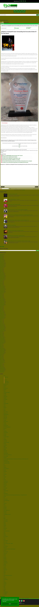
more (4, 532)
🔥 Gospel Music (6, 381)
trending (5, 583)
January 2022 (2, 313)
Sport (4, 571)
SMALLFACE (5, 569)
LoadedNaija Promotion (7, 514)
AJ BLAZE (5, 389)
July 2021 (1, 319)
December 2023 (2, 288)
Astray (5, 406)
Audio (4, 410)
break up (5, 424)
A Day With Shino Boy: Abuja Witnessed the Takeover (9, 156)
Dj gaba (5, 449)
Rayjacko (5, 558)
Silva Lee (5, 568)
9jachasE (22, 603)
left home (5, 511)
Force (4, 472)
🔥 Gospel (5, 379)
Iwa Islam (5, 503)
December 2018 (2, 349)
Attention (5, 407)
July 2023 (1, 293)
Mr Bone (5, 535)
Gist (4, 478)
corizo (5, 438)
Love (4, 515)
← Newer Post (3, 186)
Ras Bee (5, 557)
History (5, 489)
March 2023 (1, 298)
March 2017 (1, 366)
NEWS (24, 10)
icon (4, 497)
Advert (5, 386)
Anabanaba (5, 396)
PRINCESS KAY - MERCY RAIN (12, 225)
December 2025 (2, 262)
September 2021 (2, 317)
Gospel (5, 479)
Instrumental (5, 499)
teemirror (5, 578)
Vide (4, 586)
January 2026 (2, 261)
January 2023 (2, 300)
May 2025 (1, 270)
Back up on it (5, 413)
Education (5, 457)
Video (4, 587)
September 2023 (2, 291)
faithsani (5, 467)
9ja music (5, 385)
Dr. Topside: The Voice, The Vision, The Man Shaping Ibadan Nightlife (17, 209)
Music (4, 375)
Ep (4, 464)
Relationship (5, 562)
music (4, 537)
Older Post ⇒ (36, 186)
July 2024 (1, 281)
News (4, 544)
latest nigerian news (7, 510)
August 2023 (1, 292)
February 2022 (2, 312)
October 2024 (2, 277)
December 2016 (2, 368)
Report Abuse (2, 596)
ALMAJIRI (5, 393)
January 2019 (2, 348)
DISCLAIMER (27, 598)
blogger (5, 420)
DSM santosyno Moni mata (8, 454)
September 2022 (2, 304)
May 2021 (1, 321)
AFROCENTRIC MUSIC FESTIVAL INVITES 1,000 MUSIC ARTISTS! (16, 235)
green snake (5, 482)
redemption (5, 561)
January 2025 (2, 274)
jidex (4, 504)
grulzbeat (5, 483)
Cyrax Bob (5, 440)
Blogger (24, 189)
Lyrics (4, 517)
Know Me (5, 507)
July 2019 (1, 344)
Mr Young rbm (6, 536)
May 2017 (1, 365)
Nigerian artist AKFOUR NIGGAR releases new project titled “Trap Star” (12, 155)
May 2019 (1, 346)
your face (5, 594)
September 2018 (2, 352)
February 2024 (2, 286)
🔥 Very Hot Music (6, 382)
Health (5, 486)
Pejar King (5, 553)
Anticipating (5, 399)
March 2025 (1, 272)
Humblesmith (6, 493)
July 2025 (1, 268)
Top (4, 580)
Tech (4, 576)
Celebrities (5, 431)
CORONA (5, 439)
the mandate (6, 579)
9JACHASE (2, 246)
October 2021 (2, 316)
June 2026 (1, 256)
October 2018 (2, 351)
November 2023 (2, 289)
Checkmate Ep (6, 432)
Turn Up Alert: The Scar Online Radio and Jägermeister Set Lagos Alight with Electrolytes (15, 162)
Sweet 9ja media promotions (8, 575)
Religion (5, 564)
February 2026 (2, 260)
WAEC (4, 590)
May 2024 (1, 283)
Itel (4, 501)
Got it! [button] (10, 603)
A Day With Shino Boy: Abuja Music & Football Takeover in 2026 (11, 158)
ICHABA (5, 496)
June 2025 (1, 269)
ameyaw (5, 395)
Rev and (5, 565)
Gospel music (6, 481)
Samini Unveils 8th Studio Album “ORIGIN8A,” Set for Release (11, 159)
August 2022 (1, 305)
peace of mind (6, 551)
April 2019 (1, 347)
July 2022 (1, 306)
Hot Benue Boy (6, 490)
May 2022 (1, 308)
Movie (5, 533)
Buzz (4, 429)
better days (5, 417)
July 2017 (1, 363)
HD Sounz (5, 485)
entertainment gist (6, 461)
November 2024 (2, 276)
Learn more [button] (4, 601)
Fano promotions (6, 468)
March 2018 (1, 359)
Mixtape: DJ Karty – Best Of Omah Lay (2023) (14, 204)
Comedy (5, 435)
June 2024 (1, 282)
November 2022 (2, 302)
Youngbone (5, 593)
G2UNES (5, 476)
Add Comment (28, 28)
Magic (4, 518)
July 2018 (1, 354)
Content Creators (6, 436)
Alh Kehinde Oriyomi (7, 392)
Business (5, 428)
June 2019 (1, 345)
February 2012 (2, 370)
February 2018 (2, 360)
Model (5, 526)
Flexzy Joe (5, 471)
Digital (5, 446)
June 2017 (1, 364)
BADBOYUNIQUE (6, 414)
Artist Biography (6, 403)
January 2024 (2, 287)
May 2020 (1, 334)
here (19, 145)
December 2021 (2, 314)
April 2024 (1, 284)
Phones (5, 554)
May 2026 (1, 257)
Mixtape (5, 525)
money (5, 529)
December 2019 (2, 339)
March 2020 (1, 336)
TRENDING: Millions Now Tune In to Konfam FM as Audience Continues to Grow (19, 240)
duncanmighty (6, 456)
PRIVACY (23, 598)
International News (6, 500)
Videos (5, 589)
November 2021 (2, 315)
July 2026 (1, 255)
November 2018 (2, 350)
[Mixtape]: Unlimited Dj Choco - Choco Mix (14, 199)
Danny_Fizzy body (6, 442)
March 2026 (1, 259)
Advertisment (6, 388)
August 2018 (1, 353)
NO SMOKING (6, 546)
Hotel (4, 492)
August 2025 (1, 267)
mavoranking (6, 519)
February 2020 (2, 337)
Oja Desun (5, 547)
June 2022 (1, 307)
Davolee (5, 443)
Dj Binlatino (5, 447)
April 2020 (1, 335)
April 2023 (1, 297)
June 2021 (1, 320)
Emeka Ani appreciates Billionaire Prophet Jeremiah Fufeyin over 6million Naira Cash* (16, 458)
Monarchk (5, 528)
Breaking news (6, 425)
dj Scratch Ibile (6, 453)
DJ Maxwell (5, 450)
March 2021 (1, 323)
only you (5, 550)
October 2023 (2, 290)
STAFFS (20, 598)
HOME (14, 10)
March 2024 (1, 285)
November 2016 (2, 369)
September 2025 (2, 266)
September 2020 (2, 330)
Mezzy (5, 522)
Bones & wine (6, 421)
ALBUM (22, 10)
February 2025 (2, 273)
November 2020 (2, 328)
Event (4, 465)
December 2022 (2, 301)
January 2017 (2, 367)
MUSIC (17, 10)
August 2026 (1, 254)
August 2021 (1, 318)
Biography (5, 418)
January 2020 (2, 338)
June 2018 (1, 355)
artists (5, 404)
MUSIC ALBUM (6, 540)
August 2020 (1, 331)
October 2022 (2, 303)
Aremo (5, 400)
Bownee (5, 422)
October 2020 (2, 329)
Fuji (4, 475)
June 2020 (1, 333)
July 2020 (1, 332)
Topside (5, 582)
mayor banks (6, 521)
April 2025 (1, 271)
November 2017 (2, 362)
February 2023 (2, 299)
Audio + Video (6, 411)
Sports (5, 572)
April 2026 (1, 258)
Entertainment (2, 23)
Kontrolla (5, 508)
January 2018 (2, 361)
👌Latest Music (6, 377)
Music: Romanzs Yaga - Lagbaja (8, 543)
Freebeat (5, 474)
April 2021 (1, 322)
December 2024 (2, 275)
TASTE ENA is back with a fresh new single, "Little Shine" (16, 230)
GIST (19, 10)
